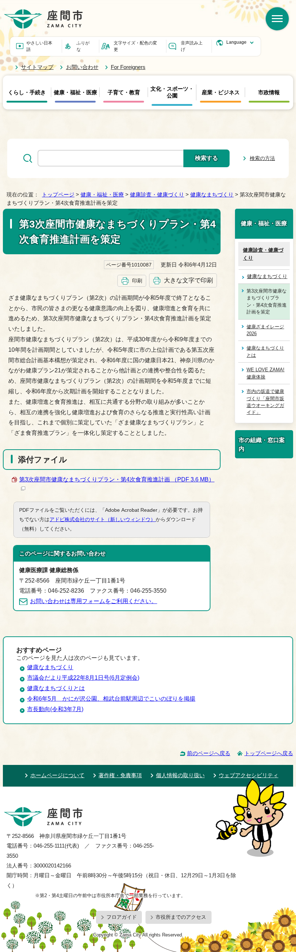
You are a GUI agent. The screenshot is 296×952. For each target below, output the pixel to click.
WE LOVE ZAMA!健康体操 (265, 373)
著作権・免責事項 (120, 775)
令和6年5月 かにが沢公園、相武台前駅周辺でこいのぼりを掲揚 (111, 699)
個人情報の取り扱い (180, 775)
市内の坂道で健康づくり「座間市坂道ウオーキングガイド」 (265, 402)
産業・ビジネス (221, 92)
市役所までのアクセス (181, 917)
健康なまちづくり (212, 194)
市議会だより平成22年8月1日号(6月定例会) (83, 678)
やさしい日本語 (39, 46)
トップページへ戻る (268, 753)
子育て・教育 (124, 92)
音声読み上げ (192, 46)
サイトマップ (37, 67)
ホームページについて (57, 775)
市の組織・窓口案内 (262, 444)
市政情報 (269, 92)
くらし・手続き (27, 92)
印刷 (137, 281)
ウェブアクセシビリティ (248, 775)
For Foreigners (128, 67)
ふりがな (83, 46)
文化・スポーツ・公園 (172, 92)
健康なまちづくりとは (265, 351)
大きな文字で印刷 (188, 280)
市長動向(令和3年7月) (55, 709)
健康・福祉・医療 (75, 92)
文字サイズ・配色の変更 (135, 46)
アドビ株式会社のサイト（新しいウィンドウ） (102, 519)
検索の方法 (262, 158)
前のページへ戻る (208, 753)
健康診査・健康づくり (157, 194)
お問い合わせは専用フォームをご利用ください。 (93, 601)
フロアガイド (121, 917)
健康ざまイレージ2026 (265, 330)
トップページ (58, 194)
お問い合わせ (82, 67)
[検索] (277, 18)
